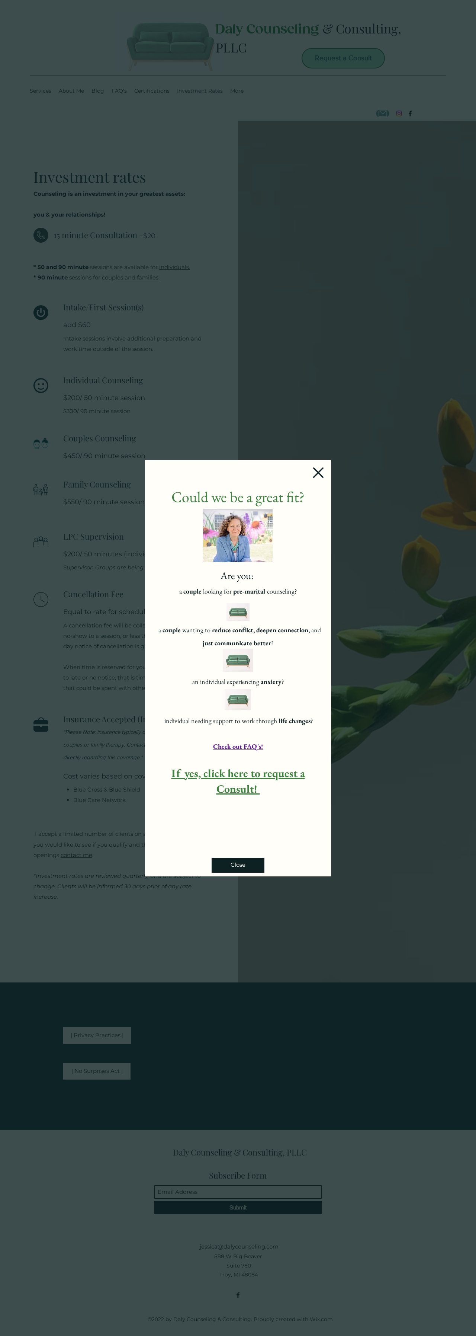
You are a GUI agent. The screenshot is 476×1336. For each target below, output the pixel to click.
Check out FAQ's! (238, 746)
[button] (318, 472)
